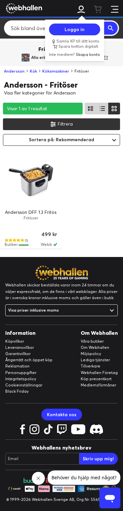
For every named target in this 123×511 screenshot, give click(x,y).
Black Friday (17, 391)
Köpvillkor (14, 341)
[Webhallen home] (23, 8)
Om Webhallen (95, 347)
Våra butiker (92, 341)
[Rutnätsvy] (114, 108)
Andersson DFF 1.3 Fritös (30, 212)
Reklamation (17, 366)
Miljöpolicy (91, 353)
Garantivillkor (18, 353)
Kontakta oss (61, 414)
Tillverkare (90, 366)
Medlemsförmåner (98, 385)
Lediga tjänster (95, 359)
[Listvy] (90, 108)
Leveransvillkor (19, 347)
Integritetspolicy (20, 378)
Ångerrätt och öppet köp (28, 359)
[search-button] (111, 28)
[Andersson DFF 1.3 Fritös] (31, 180)
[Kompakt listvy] (102, 108)
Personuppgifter (20, 372)
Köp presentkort (96, 378)
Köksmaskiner (55, 71)
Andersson (14, 71)
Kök (33, 71)
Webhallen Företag (99, 372)
